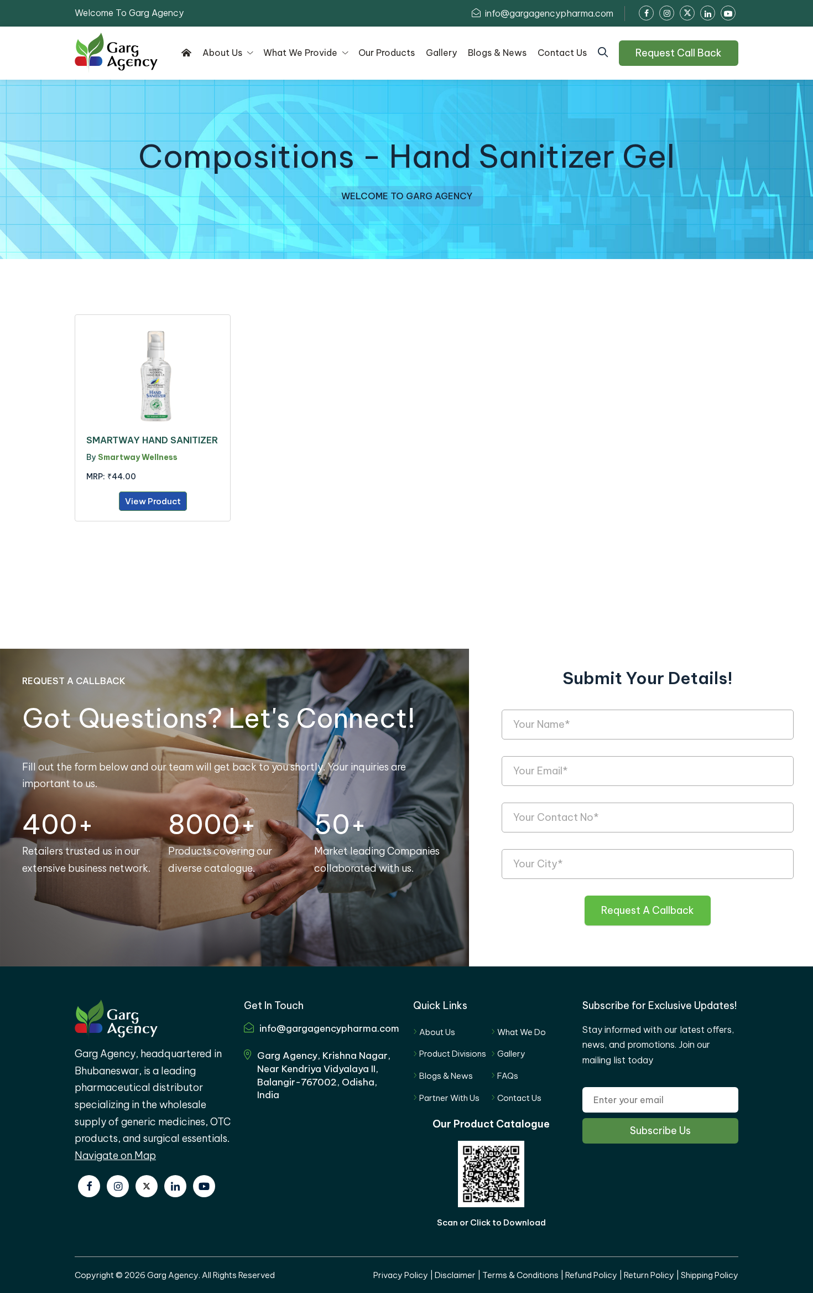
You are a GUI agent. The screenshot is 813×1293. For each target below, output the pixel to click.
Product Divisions (452, 1053)
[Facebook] (89, 1186)
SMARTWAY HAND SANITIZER (152, 440)
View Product (153, 501)
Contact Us (519, 1098)
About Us (437, 1032)
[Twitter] (147, 1186)
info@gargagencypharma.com (548, 13)
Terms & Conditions (520, 1275)
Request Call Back (678, 52)
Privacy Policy (400, 1275)
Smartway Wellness (138, 457)
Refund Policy (591, 1275)
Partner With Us (449, 1098)
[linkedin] (175, 1186)
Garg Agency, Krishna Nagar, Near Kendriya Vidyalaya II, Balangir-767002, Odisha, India (323, 1075)
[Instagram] (118, 1186)
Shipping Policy (709, 1275)
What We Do (521, 1032)
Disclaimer (455, 1275)
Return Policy (649, 1275)
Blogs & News (446, 1076)
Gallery (511, 1053)
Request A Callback (647, 910)
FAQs (507, 1076)
